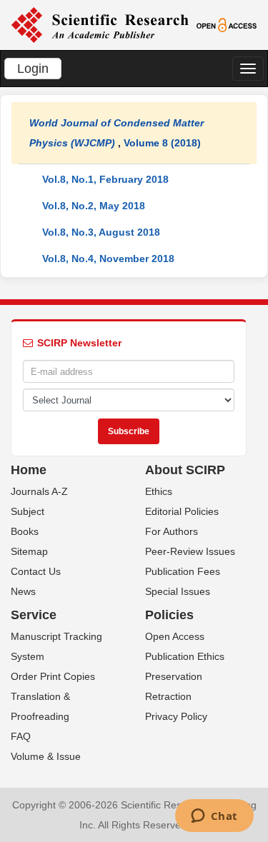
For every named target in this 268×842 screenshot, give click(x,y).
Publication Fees (182, 571)
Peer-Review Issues (190, 551)
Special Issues (177, 591)
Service (33, 615)
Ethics (158, 491)
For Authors (171, 531)
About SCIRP (185, 470)
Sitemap (29, 551)
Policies (169, 615)
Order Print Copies (53, 676)
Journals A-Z (39, 491)
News (23, 591)
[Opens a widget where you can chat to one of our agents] (214, 817)
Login (33, 68)
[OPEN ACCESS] (226, 24)
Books (25, 531)
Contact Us (36, 571)
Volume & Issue (46, 756)
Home (28, 470)
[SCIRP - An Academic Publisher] (100, 24)
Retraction (168, 696)
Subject (27, 511)
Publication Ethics (184, 656)
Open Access (174, 636)
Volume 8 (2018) (162, 143)
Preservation (173, 676)
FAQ (21, 736)
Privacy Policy (176, 716)
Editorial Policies (182, 511)
